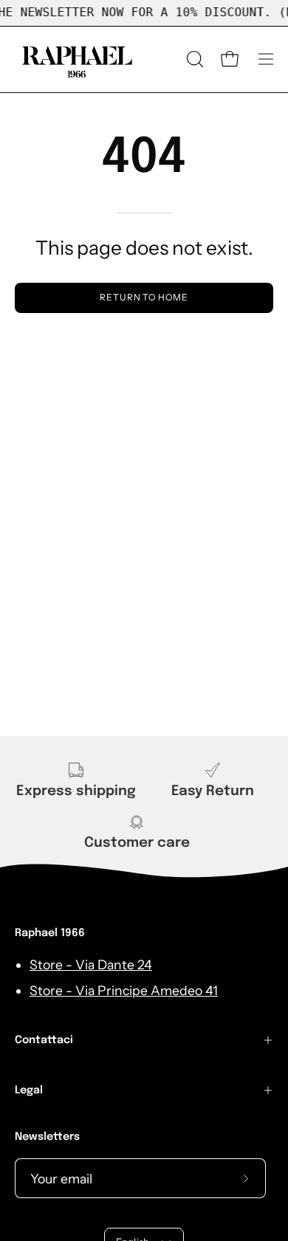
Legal (29, 1090)
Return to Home (144, 297)
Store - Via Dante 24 (91, 964)
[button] (193, 59)
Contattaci (44, 1040)
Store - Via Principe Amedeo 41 (124, 990)
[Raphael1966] (77, 59)
